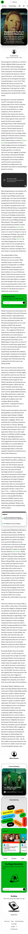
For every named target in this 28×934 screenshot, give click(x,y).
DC (5, 784)
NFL (24, 6)
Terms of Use (7, 921)
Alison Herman (14, 55)
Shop (22, 858)
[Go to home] (2, 2)
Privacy (12, 921)
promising (20, 227)
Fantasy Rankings (12, 6)
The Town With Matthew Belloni (9, 850)
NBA (19, 6)
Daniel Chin (10, 792)
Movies (7, 845)
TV (14, 29)
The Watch (23, 850)
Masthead (14, 858)
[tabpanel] (14, 520)
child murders (16, 551)
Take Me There (14, 914)
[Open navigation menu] (25, 2)
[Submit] (24, 303)
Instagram (13, 926)
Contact (5, 858)
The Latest (4, 6)
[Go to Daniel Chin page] (5, 792)
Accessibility (14, 923)
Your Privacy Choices (19, 921)
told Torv (19, 239)
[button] (14, 2)
